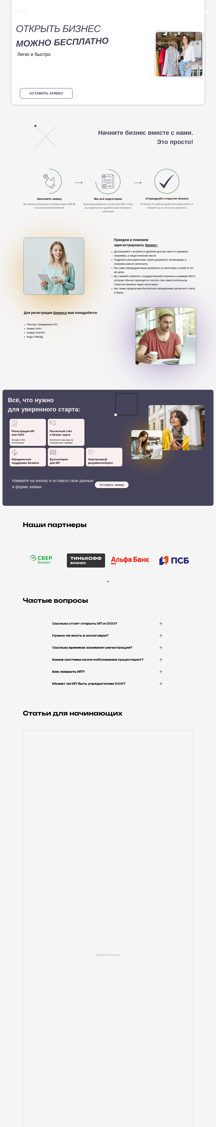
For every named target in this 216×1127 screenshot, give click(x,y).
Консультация (196, 11)
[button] (46, 93)
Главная (167, 11)
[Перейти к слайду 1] (108, 581)
